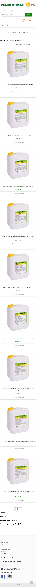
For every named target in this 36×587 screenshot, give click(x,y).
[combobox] (18, 11)
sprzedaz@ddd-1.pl (14, 569)
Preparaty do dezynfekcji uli (10, 524)
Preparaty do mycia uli (8, 520)
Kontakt (3, 545)
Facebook (4, 551)
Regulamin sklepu (6, 549)
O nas (2, 547)
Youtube (3, 553)
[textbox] (18, 11)
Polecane (3, 517)
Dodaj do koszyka (19, 92)
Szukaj (28, 15)
